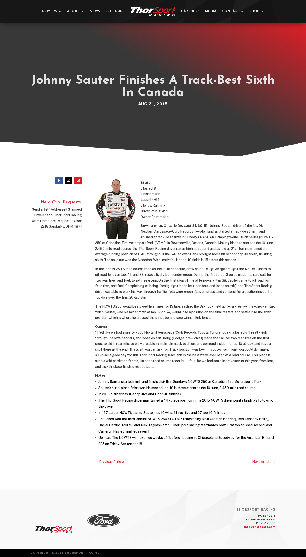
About (73, 11)
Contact (231, 11)
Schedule (115, 11)
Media (211, 11)
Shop (254, 11)
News (95, 11)
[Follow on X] (68, 180)
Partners (190, 11)
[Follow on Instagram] (78, 180)
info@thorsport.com (259, 527)
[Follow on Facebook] (59, 180)
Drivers (49, 11)
